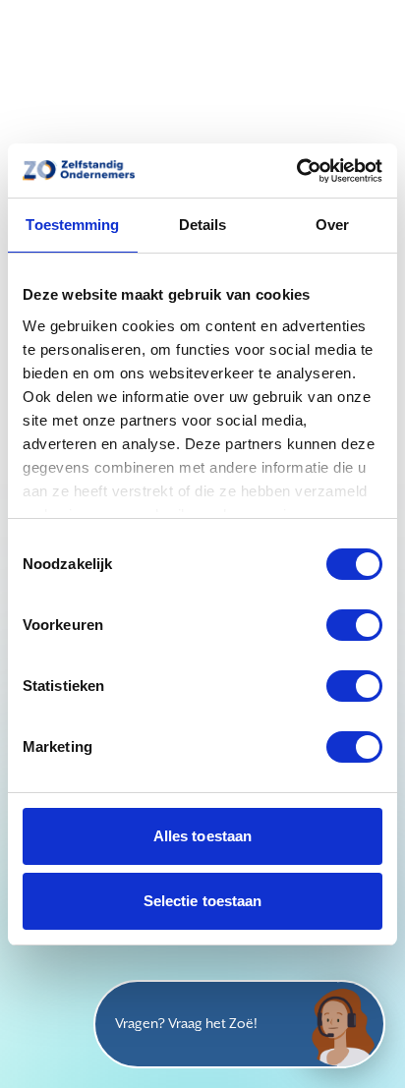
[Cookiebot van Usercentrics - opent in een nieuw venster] (296, 171)
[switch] (354, 625)
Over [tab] (332, 224)
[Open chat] (341, 1024)
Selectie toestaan (203, 900)
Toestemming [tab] (72, 224)
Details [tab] (203, 224)
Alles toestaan (202, 836)
